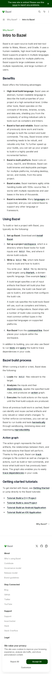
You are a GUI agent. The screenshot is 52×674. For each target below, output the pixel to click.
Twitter (7, 599)
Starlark (30, 272)
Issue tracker (10, 621)
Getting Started (41, 488)
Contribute (8, 563)
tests (12, 348)
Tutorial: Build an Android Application (26, 507)
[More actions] (48, 12)
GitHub (7, 594)
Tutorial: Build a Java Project (22, 503)
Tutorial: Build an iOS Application (24, 512)
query (23, 348)
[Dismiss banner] (48, 3)
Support (7, 616)
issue (14, 5)
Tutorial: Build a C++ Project (21, 498)
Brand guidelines (11, 578)
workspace (30, 244)
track (38, 454)
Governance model (12, 568)
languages (39, 199)
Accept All (37, 661)
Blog (6, 590)
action (34, 392)
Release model (10, 573)
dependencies (14, 389)
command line (34, 330)
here (42, 276)
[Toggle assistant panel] (44, 11)
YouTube (8, 604)
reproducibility (22, 429)
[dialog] (26, 657)
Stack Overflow (11, 630)
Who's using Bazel (12, 558)
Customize (26, 667)
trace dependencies (13, 473)
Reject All (14, 661)
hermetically (38, 422)
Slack (6, 626)
